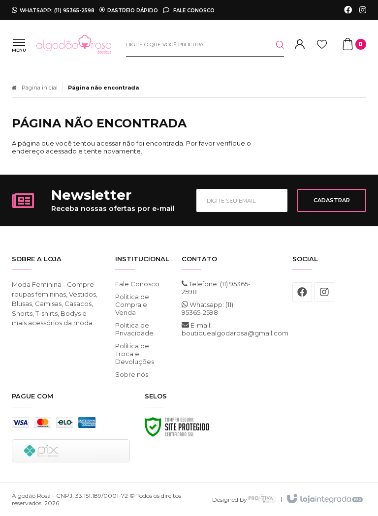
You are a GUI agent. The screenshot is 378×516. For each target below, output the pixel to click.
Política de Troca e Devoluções (134, 353)
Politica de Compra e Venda (132, 304)
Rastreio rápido (132, 10)
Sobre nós (131, 374)
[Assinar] (331, 200)
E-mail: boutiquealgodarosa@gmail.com (218, 329)
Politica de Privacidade (134, 329)
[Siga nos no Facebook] (348, 10)
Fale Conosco (193, 10)
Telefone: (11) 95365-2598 (216, 288)
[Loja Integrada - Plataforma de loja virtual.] (324, 499)
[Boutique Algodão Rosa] (73, 44)
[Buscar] (272, 45)
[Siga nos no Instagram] (362, 10)
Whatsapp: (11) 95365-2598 (207, 308)
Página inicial (40, 87)
